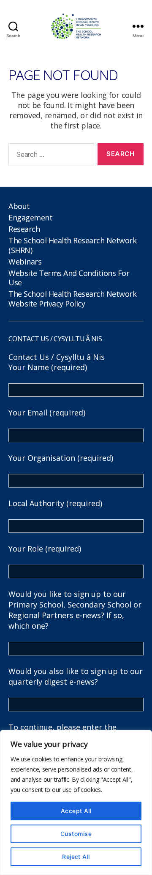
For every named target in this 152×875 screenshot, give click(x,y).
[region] (76, 802)
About (19, 206)
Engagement (30, 217)
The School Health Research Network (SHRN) (72, 245)
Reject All (76, 856)
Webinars (24, 261)
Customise (76, 833)
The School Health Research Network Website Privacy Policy (72, 299)
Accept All (76, 810)
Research (24, 229)
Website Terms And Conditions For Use (68, 278)
